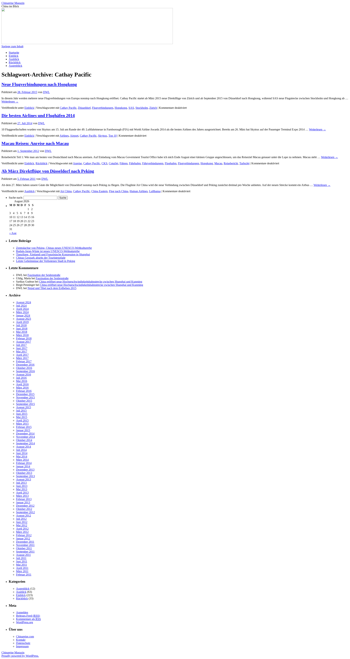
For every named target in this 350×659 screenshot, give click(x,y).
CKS (104, 163)
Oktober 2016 (24, 367)
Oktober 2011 (24, 548)
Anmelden (22, 612)
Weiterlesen (9, 101)
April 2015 (22, 420)
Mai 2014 (21, 456)
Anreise (77, 163)
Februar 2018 (24, 338)
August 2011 (23, 554)
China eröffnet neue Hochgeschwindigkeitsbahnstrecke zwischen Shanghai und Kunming (90, 281)
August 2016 (23, 374)
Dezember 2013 (25, 469)
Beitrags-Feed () (28, 615)
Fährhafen (135, 163)
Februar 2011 (23, 574)
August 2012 (23, 515)
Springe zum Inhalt (12, 46)
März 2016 (22, 387)
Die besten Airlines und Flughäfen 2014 (38, 115)
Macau (218, 163)
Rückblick (15, 62)
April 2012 (22, 528)
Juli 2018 (21, 325)
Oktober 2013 (24, 472)
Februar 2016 (24, 390)
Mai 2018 (21, 331)
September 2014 (25, 443)
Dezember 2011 (25, 541)
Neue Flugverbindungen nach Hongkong (39, 84)
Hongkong (121, 107)
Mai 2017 (21, 351)
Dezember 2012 (25, 505)
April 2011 (22, 568)
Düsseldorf (84, 107)
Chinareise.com (25, 636)
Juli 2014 (21, 449)
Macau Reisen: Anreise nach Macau (35, 143)
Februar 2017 (24, 361)
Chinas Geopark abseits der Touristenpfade (40, 257)
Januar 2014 (23, 466)
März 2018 (22, 335)
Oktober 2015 (24, 400)
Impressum (22, 646)
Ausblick (14, 59)
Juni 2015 (21, 413)
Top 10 (112, 135)
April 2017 (22, 354)
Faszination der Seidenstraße (44, 275)
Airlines (64, 135)
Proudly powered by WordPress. (20, 655)
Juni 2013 (21, 486)
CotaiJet (113, 163)
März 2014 (22, 459)
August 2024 (23, 302)
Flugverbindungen (102, 107)
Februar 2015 (24, 427)
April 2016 (22, 384)
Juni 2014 (21, 453)
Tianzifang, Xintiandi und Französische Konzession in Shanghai (53, 254)
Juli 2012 (21, 518)
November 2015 (25, 397)
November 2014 (25, 436)
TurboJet (244, 163)
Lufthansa (155, 191)
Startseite (14, 52)
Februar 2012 (24, 535)
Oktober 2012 (24, 509)
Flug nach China (118, 191)
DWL (46, 92)
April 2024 (22, 308)
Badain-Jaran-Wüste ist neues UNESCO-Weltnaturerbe (48, 251)
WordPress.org (24, 622)
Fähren (124, 163)
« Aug (12, 233)
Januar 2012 (23, 538)
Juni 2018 (21, 328)
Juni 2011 (21, 561)
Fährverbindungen (152, 163)
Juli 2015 (21, 410)
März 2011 (22, 571)
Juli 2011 (21, 558)
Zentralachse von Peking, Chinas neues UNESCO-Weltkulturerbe (54, 247)
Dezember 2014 (25, 433)
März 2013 (22, 495)
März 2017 (22, 358)
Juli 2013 (21, 482)
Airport (74, 135)
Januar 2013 (23, 502)
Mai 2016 (21, 381)
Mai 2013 (21, 489)
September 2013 (25, 476)
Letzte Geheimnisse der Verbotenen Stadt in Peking (45, 261)
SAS (131, 107)
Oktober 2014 (24, 440)
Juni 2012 (21, 522)
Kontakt (20, 639)
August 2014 (23, 446)
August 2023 (23, 318)
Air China (66, 191)
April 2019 (22, 322)
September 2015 (25, 404)
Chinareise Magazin (12, 3)
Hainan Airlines (139, 191)
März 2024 (22, 312)
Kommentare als (28, 619)
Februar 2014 (24, 463)
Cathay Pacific (68, 107)
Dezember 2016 (25, 364)
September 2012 (25, 512)
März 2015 (22, 423)
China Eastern (99, 191)
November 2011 (25, 545)
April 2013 (22, 492)
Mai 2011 (21, 564)
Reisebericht (231, 163)
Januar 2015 (23, 430)
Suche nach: (16, 197)
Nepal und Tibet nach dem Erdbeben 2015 (52, 288)
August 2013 (23, 479)
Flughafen (170, 163)
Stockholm (141, 107)
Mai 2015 (21, 417)
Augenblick (15, 65)
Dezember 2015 (25, 394)
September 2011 (25, 551)
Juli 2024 (21, 305)
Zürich (153, 107)
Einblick (13, 55)
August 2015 (23, 407)
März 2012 (22, 531)
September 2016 (25, 371)
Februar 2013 (24, 499)
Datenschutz (23, 643)
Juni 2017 (21, 348)
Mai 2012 (21, 525)
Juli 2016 (21, 377)
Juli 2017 (21, 345)
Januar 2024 (23, 315)
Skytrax (102, 135)
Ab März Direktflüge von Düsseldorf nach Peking (47, 171)
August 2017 (23, 341)
